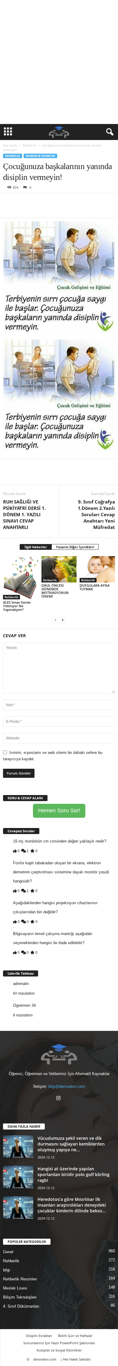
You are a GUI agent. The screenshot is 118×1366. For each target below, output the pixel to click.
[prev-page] (55, 620)
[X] (23, 203)
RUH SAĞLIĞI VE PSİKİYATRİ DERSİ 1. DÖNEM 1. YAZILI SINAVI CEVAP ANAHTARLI (24, 514)
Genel (8, 1252)
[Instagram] (59, 1099)
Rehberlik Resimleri (40, 156)
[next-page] (63, 620)
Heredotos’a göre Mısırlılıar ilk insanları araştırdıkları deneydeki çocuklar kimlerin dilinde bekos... (72, 1205)
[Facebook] (9, 203)
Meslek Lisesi (15, 1288)
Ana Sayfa (10, 145)
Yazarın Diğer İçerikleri (75, 547)
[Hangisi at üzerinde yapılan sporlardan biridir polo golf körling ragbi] (18, 1177)
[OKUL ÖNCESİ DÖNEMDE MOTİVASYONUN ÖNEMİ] (59, 569)
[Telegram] (79, 203)
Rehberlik (29, 145)
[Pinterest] (37, 203)
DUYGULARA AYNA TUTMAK (95, 587)
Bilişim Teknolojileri (20, 1297)
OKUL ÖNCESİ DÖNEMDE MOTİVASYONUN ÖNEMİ (55, 590)
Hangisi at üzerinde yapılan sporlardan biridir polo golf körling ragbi (74, 1174)
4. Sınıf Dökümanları (21, 1306)
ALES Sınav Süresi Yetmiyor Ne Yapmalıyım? (17, 606)
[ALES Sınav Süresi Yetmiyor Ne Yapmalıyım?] (20, 577)
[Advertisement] (59, 62)
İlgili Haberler (36, 547)
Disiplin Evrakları (39, 1335)
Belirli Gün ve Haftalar (75, 1335)
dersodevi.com (44, 1359)
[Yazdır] (65, 203)
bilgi (6, 1270)
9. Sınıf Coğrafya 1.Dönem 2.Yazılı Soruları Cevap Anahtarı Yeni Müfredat (96, 514)
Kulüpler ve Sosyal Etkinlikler (59, 1350)
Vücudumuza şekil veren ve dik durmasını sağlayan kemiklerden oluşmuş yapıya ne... (71, 1143)
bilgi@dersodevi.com (66, 1086)
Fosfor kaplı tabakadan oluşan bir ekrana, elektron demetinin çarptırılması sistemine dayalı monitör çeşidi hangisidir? (61, 872)
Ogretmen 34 (24, 1005)
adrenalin (21, 983)
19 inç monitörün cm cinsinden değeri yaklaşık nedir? (59, 841)
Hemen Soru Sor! (59, 810)
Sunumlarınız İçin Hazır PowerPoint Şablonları (59, 1343)
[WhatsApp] (51, 203)
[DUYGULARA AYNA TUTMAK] (97, 569)
